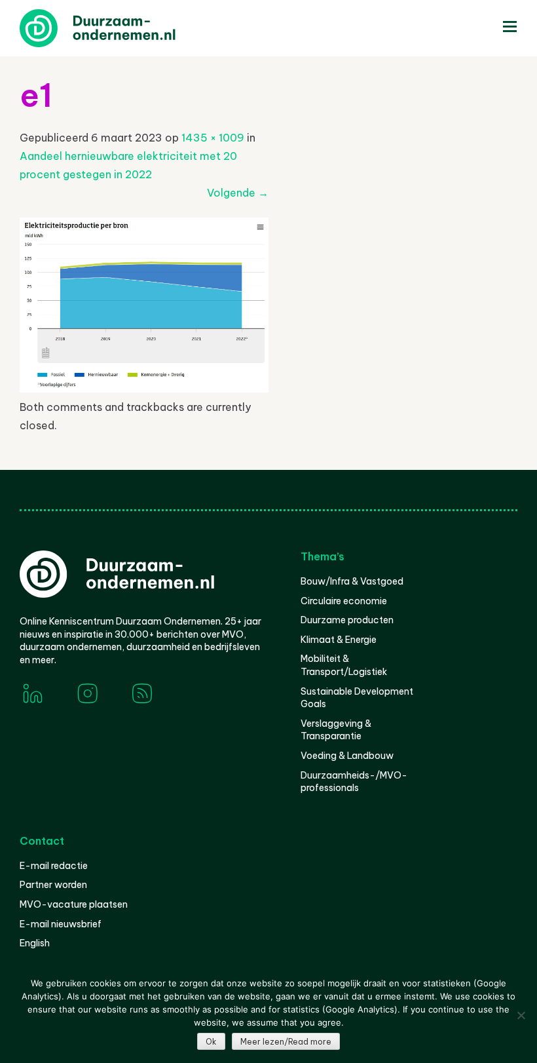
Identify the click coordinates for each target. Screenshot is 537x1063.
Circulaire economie (344, 601)
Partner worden (53, 885)
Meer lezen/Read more (285, 1042)
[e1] (144, 388)
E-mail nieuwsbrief (61, 924)
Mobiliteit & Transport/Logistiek (344, 665)
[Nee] (520, 1015)
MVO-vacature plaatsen (74, 904)
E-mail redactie (54, 866)
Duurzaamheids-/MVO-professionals (354, 781)
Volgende (237, 192)
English (35, 943)
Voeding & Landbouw (347, 756)
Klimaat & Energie (339, 640)
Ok (211, 1042)
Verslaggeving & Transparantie (336, 730)
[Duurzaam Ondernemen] (118, 28)
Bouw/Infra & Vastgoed (352, 581)
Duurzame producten (347, 620)
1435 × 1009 (212, 137)
